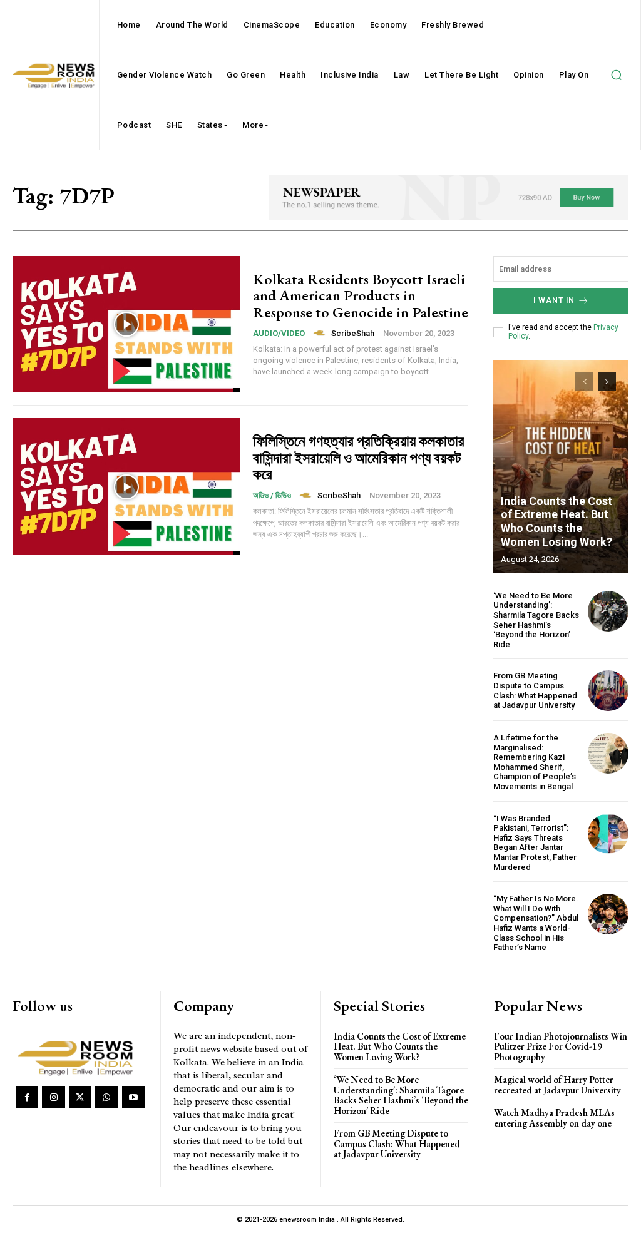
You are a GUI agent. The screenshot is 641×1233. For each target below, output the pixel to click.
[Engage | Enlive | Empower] (78, 1056)
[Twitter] (80, 1097)
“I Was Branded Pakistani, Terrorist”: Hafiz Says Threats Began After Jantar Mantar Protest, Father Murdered (535, 843)
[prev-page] (584, 381)
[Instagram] (53, 1097)
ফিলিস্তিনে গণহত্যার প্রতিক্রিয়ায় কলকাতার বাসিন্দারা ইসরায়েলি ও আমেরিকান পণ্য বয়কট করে (358, 457)
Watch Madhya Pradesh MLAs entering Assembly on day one (554, 1118)
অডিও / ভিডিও (272, 495)
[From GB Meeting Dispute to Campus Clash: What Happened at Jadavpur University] (608, 690)
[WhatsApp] (106, 1097)
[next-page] (607, 381)
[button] (616, 75)
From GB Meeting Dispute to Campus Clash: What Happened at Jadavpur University (535, 690)
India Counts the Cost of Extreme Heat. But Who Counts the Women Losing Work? (556, 521)
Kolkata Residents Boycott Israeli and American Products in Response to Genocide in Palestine (360, 295)
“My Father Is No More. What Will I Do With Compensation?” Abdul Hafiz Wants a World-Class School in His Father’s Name (535, 923)
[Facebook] (27, 1097)
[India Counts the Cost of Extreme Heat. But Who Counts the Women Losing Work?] (560, 466)
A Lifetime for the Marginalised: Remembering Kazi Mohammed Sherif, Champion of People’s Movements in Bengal (534, 762)
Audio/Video (279, 333)
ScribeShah (352, 333)
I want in (554, 300)
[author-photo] (321, 333)
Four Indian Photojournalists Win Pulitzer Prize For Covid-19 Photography (560, 1046)
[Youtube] (133, 1097)
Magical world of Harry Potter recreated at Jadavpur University (557, 1084)
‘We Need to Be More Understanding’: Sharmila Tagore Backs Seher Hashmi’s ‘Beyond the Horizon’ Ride (536, 620)
